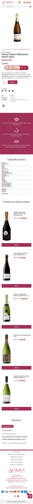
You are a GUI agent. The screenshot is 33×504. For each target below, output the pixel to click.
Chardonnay (5, 171)
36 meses (4, 189)
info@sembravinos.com (16, 476)
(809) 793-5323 (17, 475)
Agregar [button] (16, 326)
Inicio (3, 49)
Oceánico (4, 180)
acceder (8, 443)
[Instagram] (15, 496)
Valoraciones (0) (7, 426)
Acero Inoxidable (6, 185)
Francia (3, 166)
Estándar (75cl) (5, 175)
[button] (30, 6)
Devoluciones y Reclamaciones (16, 454)
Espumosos (8, 49)
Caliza (3, 178)
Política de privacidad (16, 459)
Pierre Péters (5, 164)
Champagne (6, 52)
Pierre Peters (21, 99)
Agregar (12, 82)
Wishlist (19, 3)
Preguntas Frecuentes (17, 457)
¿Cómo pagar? (16, 451)
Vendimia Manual (6, 182)
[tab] (8, 426)
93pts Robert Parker (7, 173)
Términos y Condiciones (16, 464)
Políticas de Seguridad (16, 462)
